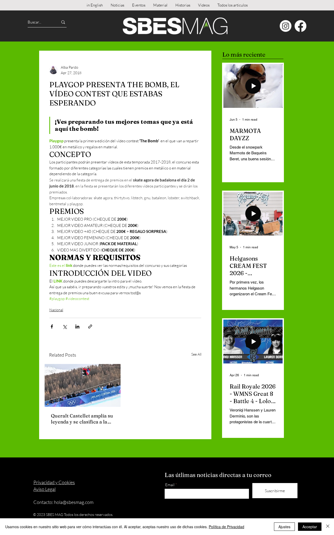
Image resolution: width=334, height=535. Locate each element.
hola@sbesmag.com (73, 502)
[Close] (328, 526)
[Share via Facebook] (51, 326)
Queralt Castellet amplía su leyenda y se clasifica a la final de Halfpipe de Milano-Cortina (82, 419)
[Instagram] (285, 26)
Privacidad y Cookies (54, 482)
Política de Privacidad (226, 526)
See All (196, 354)
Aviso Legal (44, 489)
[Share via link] (90, 326)
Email (170, 485)
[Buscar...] (63, 22)
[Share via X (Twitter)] (64, 326)
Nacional (56, 310)
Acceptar (309, 526)
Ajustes (284, 526)
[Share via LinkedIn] (77, 326)
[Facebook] (300, 26)
